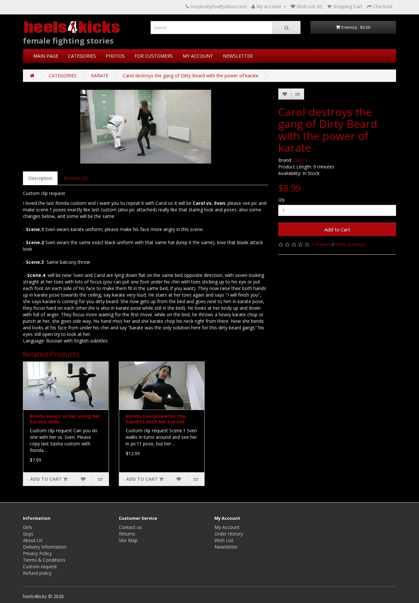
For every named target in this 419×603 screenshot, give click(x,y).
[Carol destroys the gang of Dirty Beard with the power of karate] (145, 126)
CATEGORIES (82, 56)
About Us (33, 540)
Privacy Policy (37, 553)
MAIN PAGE (45, 56)
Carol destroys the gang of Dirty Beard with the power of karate (191, 75)
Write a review (350, 244)
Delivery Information (44, 547)
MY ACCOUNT (198, 56)
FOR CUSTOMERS (154, 56)
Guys (28, 534)
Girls (27, 527)
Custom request (40, 566)
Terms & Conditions (44, 560)
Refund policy (37, 573)
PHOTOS (115, 56)
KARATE (99, 75)
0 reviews (321, 244)
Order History (228, 534)
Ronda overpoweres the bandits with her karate (155, 419)
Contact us (130, 527)
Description (40, 178)
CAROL (300, 160)
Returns (127, 534)
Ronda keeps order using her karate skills (65, 419)
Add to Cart (337, 229)
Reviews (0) (76, 178)
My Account (227, 527)
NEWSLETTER (238, 56)
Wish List (223, 540)
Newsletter (226, 547)
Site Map (128, 540)
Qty (281, 200)
